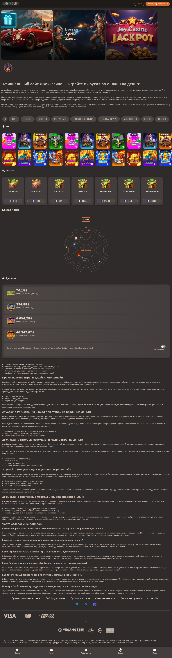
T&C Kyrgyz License (55, 598)
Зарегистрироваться (158, 4)
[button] (85, 119)
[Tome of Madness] (24, 141)
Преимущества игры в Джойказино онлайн (23, 364)
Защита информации (131, 598)
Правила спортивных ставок (26, 598)
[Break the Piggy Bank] (9, 158)
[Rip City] (56, 141)
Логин (139, 4)
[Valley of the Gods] (24, 158)
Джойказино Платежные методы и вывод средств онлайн (30, 373)
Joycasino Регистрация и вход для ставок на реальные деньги (32, 366)
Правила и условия (80, 598)
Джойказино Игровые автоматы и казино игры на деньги (29, 369)
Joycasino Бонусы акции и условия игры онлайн (26, 371)
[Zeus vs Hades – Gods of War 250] (56, 158)
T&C (91, 348)
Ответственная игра (105, 598)
